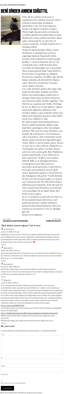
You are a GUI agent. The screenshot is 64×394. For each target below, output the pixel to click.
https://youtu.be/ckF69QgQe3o (12, 305)
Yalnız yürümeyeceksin (13, 5)
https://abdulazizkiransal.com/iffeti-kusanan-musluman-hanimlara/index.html (29, 313)
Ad (2, 357)
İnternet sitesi (4, 374)
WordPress (22, 393)
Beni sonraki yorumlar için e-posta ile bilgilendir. (13, 383)
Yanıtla (3, 244)
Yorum (3, 334)
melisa (6, 229)
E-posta (3, 366)
